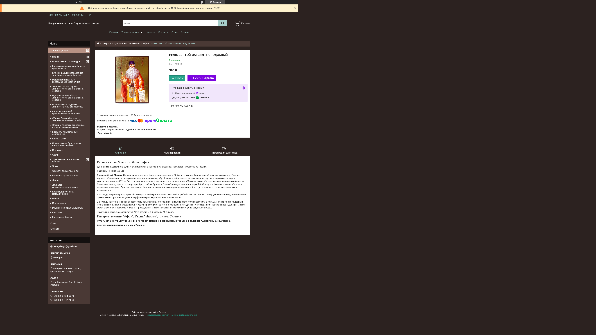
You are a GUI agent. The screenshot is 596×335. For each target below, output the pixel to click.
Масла (55, 198)
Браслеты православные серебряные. (65, 133)
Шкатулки (57, 212)
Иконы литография (139, 43)
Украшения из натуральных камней (66, 160)
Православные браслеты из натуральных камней (66, 144)
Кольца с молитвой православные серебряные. (66, 112)
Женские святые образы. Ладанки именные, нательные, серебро (68, 88)
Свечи (55, 155)
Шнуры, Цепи (59, 138)
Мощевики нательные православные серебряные (66, 80)
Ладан (55, 180)
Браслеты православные (65, 175)
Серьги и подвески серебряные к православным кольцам (68, 126)
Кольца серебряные (62, 217)
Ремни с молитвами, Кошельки (67, 208)
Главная (113, 32)
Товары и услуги (130, 32)
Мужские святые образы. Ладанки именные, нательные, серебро (68, 97)
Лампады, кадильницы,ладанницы (65, 186)
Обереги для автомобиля (65, 171)
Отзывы (54, 228)
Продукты (57, 150)
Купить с (198, 78)
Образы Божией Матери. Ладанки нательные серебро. (67, 119)
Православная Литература (66, 61)
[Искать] (222, 23)
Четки (55, 166)
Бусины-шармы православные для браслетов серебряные (67, 74)
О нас (175, 32)
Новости (150, 32)
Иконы (123, 43)
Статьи (185, 32)
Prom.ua (162, 312)
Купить (179, 78)
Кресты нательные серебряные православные (68, 67)
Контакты (163, 32)
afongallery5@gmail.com (65, 246)
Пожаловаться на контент (157, 315)
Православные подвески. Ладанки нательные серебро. (67, 105)
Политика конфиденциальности (184, 315)
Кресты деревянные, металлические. (63, 192)
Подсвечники (59, 203)
